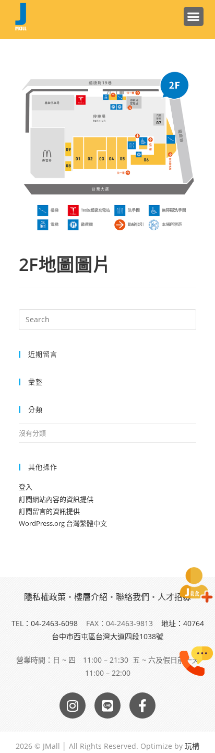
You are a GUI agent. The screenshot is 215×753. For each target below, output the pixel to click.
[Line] (107, 705)
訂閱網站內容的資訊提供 (56, 499)
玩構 (192, 746)
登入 (25, 486)
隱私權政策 (45, 597)
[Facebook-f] (142, 705)
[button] (194, 17)
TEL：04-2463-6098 (44, 623)
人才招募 (174, 597)
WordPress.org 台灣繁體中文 (63, 523)
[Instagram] (72, 705)
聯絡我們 (132, 597)
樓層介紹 (91, 597)
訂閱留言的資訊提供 (49, 511)
